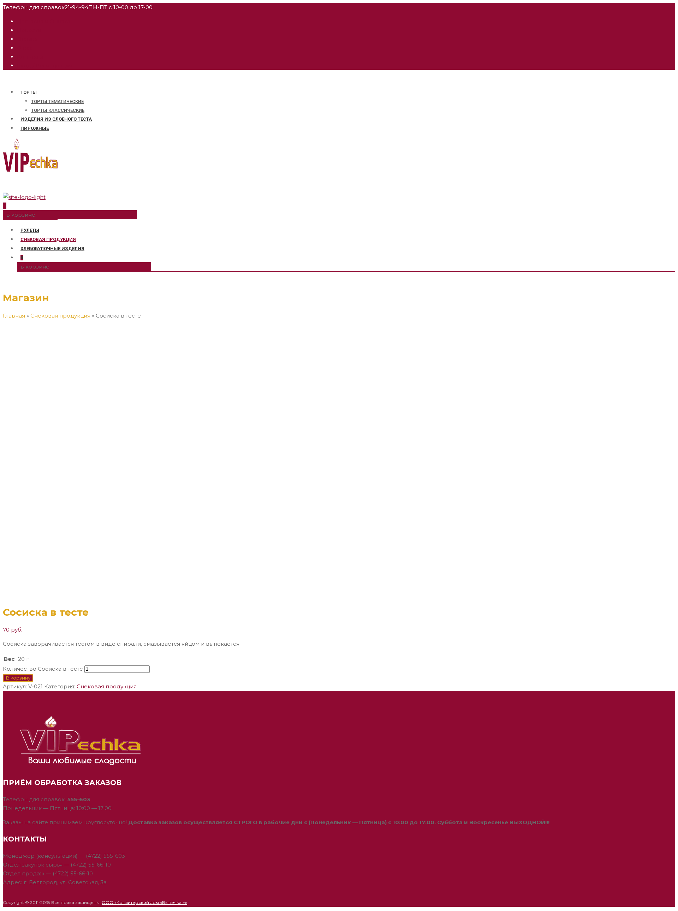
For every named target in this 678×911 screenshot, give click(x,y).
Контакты (30, 56)
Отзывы (28, 39)
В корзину (18, 678)
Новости (29, 30)
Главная (14, 315)
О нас (25, 47)
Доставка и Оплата (43, 21)
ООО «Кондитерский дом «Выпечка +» (144, 902)
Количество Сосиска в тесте (43, 668)
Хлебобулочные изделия (52, 248)
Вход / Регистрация (44, 65)
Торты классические (57, 110)
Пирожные (34, 128)
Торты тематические (57, 101)
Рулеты (29, 230)
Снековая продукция (48, 239)
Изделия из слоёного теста (56, 119)
